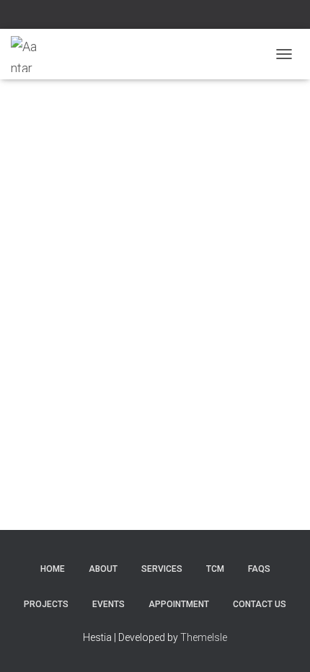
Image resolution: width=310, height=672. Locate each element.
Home (52, 569)
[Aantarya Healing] (30, 54)
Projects (46, 604)
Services (161, 569)
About (103, 569)
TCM (215, 569)
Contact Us (259, 604)
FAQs (259, 569)
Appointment (179, 604)
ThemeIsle (203, 637)
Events (108, 604)
